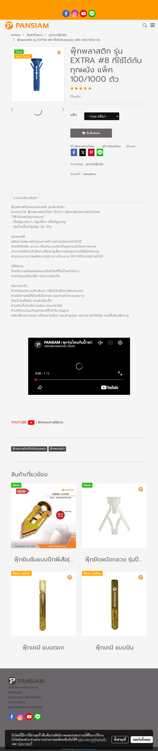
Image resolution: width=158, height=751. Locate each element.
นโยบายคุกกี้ (25, 744)
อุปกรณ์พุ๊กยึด (95, 164)
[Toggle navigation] (152, 25)
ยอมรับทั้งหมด (141, 739)
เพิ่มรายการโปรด (84, 146)
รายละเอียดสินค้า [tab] (25, 198)
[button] (143, 25)
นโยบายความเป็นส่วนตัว (92, 739)
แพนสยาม (89, 174)
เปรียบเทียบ (113, 146)
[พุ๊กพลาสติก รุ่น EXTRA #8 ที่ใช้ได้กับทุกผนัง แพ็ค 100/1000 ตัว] (37, 74)
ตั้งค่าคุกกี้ (120, 739)
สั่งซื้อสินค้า (92, 133)
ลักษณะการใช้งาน (50, 422)
